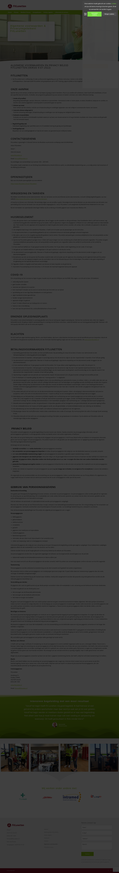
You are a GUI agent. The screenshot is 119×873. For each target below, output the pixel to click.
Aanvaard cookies (94, 14)
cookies (113, 4)
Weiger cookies (109, 14)
